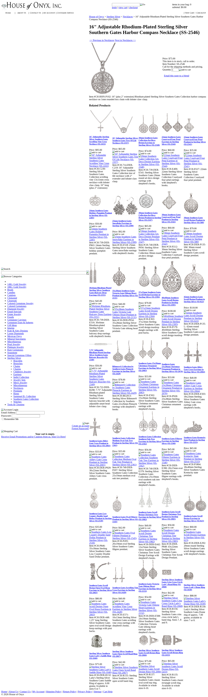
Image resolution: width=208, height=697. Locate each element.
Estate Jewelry (14, 314)
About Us (13, 691)
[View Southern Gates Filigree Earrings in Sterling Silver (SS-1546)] (172, 462)
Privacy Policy (85, 691)
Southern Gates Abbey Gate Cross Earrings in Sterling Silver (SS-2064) (194, 369)
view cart (122, 7)
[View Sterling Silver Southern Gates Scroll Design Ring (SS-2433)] (172, 672)
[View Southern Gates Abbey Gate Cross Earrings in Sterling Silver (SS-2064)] (195, 391)
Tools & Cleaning (15, 404)
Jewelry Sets (19, 380)
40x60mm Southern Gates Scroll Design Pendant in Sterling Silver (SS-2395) (170, 301)
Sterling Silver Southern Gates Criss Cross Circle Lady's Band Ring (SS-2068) (172, 583)
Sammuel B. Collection (24, 396)
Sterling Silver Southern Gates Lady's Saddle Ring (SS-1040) (100, 655)
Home (4, 691)
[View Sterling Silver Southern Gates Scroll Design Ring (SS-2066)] (150, 671)
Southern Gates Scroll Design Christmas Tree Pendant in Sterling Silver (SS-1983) (171, 515)
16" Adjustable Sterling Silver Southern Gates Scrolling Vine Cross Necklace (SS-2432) (99, 140)
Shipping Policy (53, 691)
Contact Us (25, 691)
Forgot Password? (80, 428)
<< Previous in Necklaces (102, 40)
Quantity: (166, 69)
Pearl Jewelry (13, 344)
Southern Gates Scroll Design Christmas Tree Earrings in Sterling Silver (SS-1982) (150, 516)
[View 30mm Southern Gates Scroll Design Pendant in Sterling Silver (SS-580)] (195, 241)
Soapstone (12, 352)
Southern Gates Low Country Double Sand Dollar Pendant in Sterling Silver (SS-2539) (100, 517)
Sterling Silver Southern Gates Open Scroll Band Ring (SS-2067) (124, 653)
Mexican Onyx (14, 336)
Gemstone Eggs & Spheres (20, 322)
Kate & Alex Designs (17, 330)
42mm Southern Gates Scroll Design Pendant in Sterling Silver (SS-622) (194, 299)
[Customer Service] (65, 14)
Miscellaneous (14, 341)
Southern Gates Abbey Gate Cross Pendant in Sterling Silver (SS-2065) (99, 443)
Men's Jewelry (20, 382)
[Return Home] (31, 10)
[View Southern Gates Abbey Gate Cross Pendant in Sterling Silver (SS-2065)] (100, 465)
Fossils (10, 317)
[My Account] (49, 14)
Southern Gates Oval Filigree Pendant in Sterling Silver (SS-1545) (125, 519)
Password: (6, 415)
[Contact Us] (35, 14)
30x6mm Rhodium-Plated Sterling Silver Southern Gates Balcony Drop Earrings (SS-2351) (100, 291)
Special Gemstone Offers (19, 355)
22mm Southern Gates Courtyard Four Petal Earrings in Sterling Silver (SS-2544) (171, 140)
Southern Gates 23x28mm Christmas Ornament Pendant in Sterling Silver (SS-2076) (172, 368)
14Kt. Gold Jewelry (16, 284)
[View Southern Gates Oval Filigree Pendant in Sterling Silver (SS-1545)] (125, 538)
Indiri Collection (21, 377)
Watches (17, 401)
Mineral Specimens (16, 339)
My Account (38, 691)
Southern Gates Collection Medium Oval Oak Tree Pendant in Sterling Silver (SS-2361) (125, 441)
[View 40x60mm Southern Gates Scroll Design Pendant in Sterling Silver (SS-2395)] (172, 324)
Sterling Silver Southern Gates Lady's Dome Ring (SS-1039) (194, 587)
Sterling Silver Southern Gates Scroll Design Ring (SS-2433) (172, 652)
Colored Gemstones (16, 306)
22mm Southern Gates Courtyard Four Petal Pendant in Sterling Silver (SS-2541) (195, 140)
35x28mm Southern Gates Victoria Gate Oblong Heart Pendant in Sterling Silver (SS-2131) (125, 294)
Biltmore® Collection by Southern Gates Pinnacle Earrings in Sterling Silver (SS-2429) (123, 370)
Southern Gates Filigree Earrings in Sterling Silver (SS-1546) (172, 441)
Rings (16, 393)
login (114, 7)
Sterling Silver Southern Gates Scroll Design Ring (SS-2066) (149, 652)
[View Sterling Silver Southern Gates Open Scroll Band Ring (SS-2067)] (125, 672)
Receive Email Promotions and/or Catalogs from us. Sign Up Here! (33, 436)
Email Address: (8, 412)
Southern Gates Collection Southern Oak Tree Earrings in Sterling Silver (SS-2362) (150, 440)
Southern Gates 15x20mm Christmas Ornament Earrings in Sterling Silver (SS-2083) (150, 367)
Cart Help (108, 691)
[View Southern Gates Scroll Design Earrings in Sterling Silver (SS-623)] (195, 540)
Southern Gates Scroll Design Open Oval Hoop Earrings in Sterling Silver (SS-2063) (100, 589)
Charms (17, 369)
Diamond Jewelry (15, 309)
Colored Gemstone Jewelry (20, 303)
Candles (11, 292)
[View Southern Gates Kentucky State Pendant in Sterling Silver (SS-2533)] (195, 461)
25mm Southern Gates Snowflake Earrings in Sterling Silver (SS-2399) (123, 223)
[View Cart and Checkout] (195, 14)
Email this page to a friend (176, 75)
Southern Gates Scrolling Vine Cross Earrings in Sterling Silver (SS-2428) (125, 590)
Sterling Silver (14, 358)
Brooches (18, 363)
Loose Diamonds (15, 333)
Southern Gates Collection (26, 399)
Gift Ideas (12, 325)
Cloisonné (12, 298)
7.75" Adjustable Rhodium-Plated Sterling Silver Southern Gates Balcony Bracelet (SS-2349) (100, 355)
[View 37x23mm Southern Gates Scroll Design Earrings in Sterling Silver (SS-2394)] (150, 316)
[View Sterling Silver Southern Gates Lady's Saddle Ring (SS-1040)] (100, 672)
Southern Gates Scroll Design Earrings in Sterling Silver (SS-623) (194, 518)
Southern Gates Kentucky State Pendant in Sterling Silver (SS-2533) (195, 439)
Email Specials (14, 311)
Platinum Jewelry (15, 347)
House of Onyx (96, 16)
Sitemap (97, 691)
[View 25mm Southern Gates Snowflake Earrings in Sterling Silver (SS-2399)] (125, 242)
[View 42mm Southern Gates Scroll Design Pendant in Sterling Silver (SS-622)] (195, 321)
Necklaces (18, 388)
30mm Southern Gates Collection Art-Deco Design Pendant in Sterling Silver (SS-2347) (150, 216)
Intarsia (10, 328)
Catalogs (11, 295)
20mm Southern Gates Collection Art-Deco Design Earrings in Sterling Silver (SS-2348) (149, 141)
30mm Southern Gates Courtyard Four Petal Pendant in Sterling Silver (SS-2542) (171, 218)
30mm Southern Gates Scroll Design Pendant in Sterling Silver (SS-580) (194, 220)
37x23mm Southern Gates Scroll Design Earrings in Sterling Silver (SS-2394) (150, 294)
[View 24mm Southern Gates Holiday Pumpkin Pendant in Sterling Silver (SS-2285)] (100, 240)
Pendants (17, 391)
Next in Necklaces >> (125, 40)
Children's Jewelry (22, 371)
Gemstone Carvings (16, 320)
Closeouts (12, 300)
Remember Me (11, 419)
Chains (16, 366)
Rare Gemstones (15, 350)
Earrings (17, 374)
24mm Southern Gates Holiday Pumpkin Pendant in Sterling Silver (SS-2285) (100, 214)
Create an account (80, 425)
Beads (10, 289)
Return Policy (69, 691)
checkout (133, 7)
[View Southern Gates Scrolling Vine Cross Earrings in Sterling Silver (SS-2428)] (125, 612)
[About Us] (22, 14)
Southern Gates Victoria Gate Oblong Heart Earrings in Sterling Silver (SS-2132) (150, 587)
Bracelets (17, 361)
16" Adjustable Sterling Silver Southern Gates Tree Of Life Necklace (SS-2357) (125, 140)
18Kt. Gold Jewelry (16, 287)
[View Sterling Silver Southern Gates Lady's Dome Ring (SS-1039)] (195, 604)
